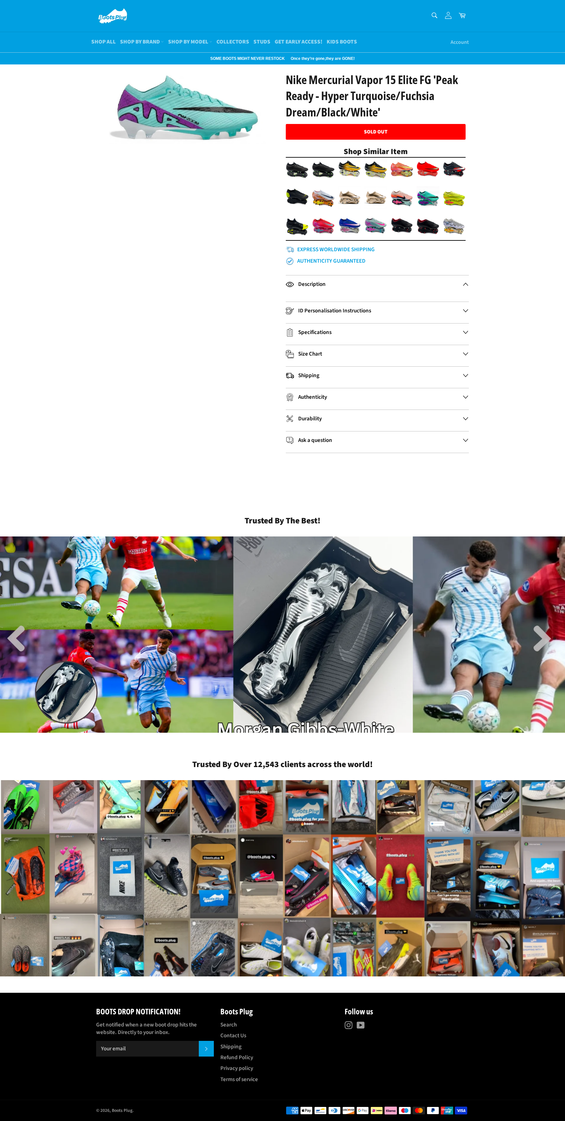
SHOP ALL (103, 42)
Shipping (231, 1047)
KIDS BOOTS (342, 42)
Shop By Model (188, 42)
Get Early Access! (298, 42)
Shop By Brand (140, 42)
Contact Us (233, 1036)
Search (228, 1025)
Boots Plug (122, 1110)
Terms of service (239, 1079)
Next (3, 58)
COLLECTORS (232, 42)
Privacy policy (236, 1068)
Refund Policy (236, 1057)
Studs (261, 42)
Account (460, 42)
